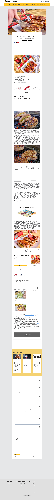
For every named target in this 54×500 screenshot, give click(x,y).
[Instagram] (25, 495)
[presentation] (17, 356)
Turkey (24, 4)
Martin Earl (16, 341)
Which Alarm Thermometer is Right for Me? (27, 362)
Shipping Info (9, 485)
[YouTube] (27, 495)
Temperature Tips (42, 4)
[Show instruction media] (37, 288)
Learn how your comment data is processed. (31, 455)
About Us (33, 483)
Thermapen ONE (32, 184)
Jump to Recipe (25, 40)
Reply (39, 405)
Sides (32, 4)
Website (33, 450)
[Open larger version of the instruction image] (27, 295)
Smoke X (29, 251)
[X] (16, 42)
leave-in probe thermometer (21, 187)
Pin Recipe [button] (34, 265)
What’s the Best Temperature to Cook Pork (37, 362)
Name (15, 450)
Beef (16, 4)
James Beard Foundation (32, 195)
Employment (33, 487)
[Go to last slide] (14, 363)
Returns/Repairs (21, 485)
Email (24, 450)
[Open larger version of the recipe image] (35, 259)
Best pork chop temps (18, 77)
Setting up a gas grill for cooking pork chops (22, 79)
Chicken (19, 4)
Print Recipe (30, 40)
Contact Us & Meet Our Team (33, 485)
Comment (15, 440)
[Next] (39, 363)
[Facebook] (14, 42)
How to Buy (9, 483)
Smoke (30, 186)
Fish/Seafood (28, 4)
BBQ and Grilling (11, 4)
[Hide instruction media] (39, 288)
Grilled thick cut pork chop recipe (19, 80)
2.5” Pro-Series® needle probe (29, 315)
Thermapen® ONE (27, 92)
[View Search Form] (41, 1)
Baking (35, 4)
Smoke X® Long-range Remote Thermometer (19, 93)
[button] (26, 95)
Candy (38, 4)
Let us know (26, 335)
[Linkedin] (28, 495)
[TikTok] (29, 495)
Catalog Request (21, 487)
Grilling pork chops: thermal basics (20, 76)
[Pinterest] (18, 42)
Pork (21, 4)
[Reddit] (15, 42)
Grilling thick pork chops (18, 78)
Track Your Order (9, 487)
